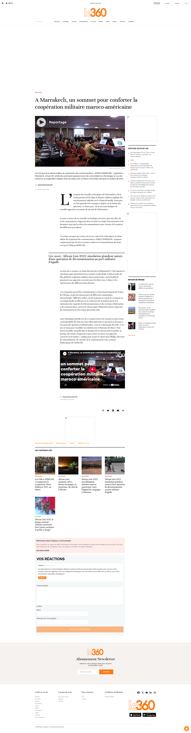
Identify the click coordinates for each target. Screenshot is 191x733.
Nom (39, 610)
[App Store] (135, 714)
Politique (57, 21)
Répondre (42, 577)
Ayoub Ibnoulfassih (45, 185)
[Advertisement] (59, 54)
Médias (101, 21)
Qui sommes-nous (63, 696)
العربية (186, 3)
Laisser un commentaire (80, 629)
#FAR (72, 443)
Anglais (177, 3)
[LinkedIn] (151, 692)
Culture (93, 21)
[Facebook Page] (138, 692)
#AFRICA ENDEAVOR (44, 443)
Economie (66, 21)
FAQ (83, 696)
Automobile (38, 710)
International (83, 21)
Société (74, 21)
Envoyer (106, 672)
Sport (108, 21)
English (167, 3)
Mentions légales (109, 696)
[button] (186, 728)
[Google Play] (149, 714)
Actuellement (38, 21)
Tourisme (131, 21)
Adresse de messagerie (46, 618)
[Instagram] (155, 692)
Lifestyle (122, 21)
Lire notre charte (42, 550)
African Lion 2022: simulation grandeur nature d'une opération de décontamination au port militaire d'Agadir (86, 259)
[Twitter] (142, 692)
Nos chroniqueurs (40, 717)
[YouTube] (146, 692)
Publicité (60, 699)
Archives (60, 701)
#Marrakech (61, 443)
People (115, 21)
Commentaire (42, 586)
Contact (84, 699)
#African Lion (83, 443)
